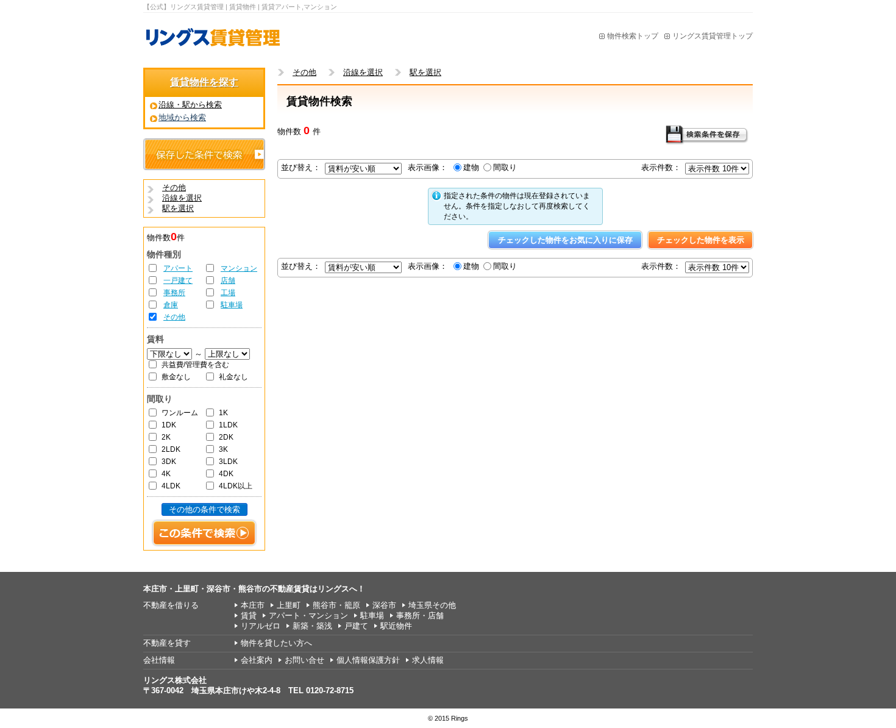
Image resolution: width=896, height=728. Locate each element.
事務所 (174, 292)
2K (166, 437)
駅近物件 (396, 625)
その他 (174, 317)
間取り (505, 167)
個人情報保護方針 (368, 660)
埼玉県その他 (432, 605)
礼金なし (233, 377)
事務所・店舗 (420, 615)
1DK (169, 425)
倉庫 (170, 305)
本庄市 (253, 605)
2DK (226, 437)
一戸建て (178, 280)
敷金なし (176, 377)
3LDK (228, 461)
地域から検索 (182, 117)
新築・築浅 (312, 625)
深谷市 (384, 605)
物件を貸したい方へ (276, 643)
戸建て (356, 625)
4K (166, 473)
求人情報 (428, 660)
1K (223, 413)
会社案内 (256, 660)
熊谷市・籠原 (336, 605)
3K (223, 449)
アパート (178, 268)
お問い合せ (304, 660)
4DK (226, 473)
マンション (239, 268)
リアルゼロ (260, 625)
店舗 (228, 280)
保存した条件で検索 (204, 154)
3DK (169, 461)
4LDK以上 (235, 486)
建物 (471, 167)
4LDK (171, 486)
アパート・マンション (308, 615)
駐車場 (232, 305)
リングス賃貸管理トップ (712, 36)
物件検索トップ (632, 36)
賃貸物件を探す (204, 82)
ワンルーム (180, 413)
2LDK (171, 449)
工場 (228, 292)
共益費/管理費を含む (195, 364)
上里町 (288, 605)
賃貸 (249, 615)
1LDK (228, 425)
